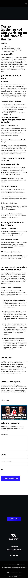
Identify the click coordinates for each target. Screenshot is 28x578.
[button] (26, 3)
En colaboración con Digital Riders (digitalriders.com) (14, 564)
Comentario (5, 434)
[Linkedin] (14, 555)
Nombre (3, 454)
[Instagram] (10, 555)
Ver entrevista (5, 400)
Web (2, 469)
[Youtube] (17, 555)
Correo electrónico (6, 462)
